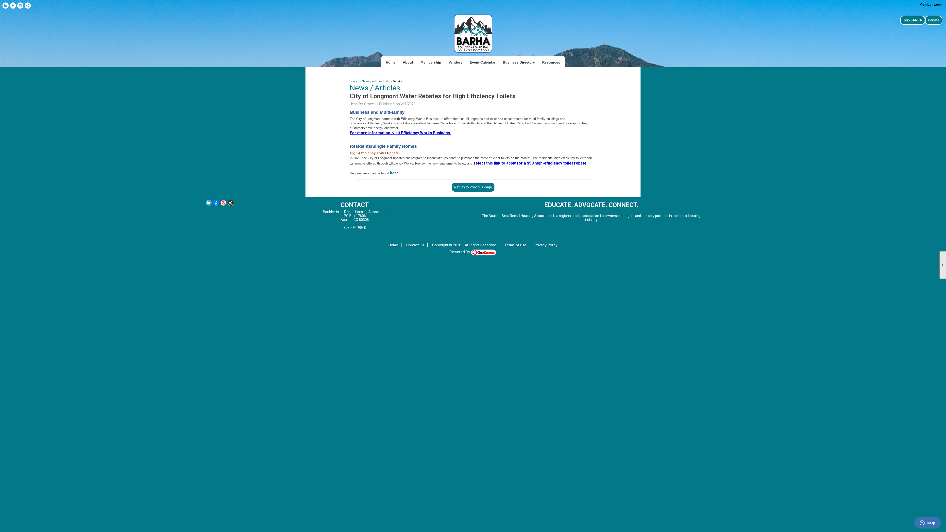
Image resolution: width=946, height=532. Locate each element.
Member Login (931, 4)
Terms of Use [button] (515, 245)
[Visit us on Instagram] (20, 5)
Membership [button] (431, 62)
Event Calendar (482, 62)
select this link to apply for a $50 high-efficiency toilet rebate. (530, 163)
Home (390, 62)
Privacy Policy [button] (546, 245)
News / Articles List (375, 81)
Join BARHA (912, 20)
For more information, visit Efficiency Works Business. (400, 133)
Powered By (460, 252)
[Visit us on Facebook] (13, 5)
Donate (933, 20)
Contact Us (415, 245)
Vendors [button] (455, 62)
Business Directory (519, 62)
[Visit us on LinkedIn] (5, 5)
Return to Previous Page (473, 187)
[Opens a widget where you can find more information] (927, 523)
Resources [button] (551, 62)
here (394, 173)
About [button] (408, 62)
